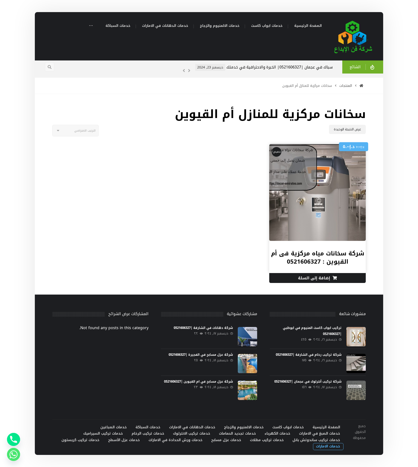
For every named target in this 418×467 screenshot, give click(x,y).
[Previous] (183, 70)
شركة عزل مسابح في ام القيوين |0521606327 (198, 381)
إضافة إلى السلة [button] (314, 278)
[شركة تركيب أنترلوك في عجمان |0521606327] (356, 390)
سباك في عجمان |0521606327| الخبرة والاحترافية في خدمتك (279, 67)
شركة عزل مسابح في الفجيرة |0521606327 (201, 355)
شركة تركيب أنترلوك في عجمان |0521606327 (308, 381)
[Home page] (361, 85)
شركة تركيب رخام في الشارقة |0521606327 (309, 355)
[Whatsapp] (13, 454)
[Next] (189, 70)
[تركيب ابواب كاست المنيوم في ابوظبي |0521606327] (356, 336)
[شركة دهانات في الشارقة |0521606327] (247, 336)
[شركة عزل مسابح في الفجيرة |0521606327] (247, 363)
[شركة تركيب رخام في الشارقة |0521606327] (356, 363)
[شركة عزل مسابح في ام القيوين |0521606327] (247, 390)
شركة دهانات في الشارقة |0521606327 (203, 328)
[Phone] (13, 439)
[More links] (91, 26)
